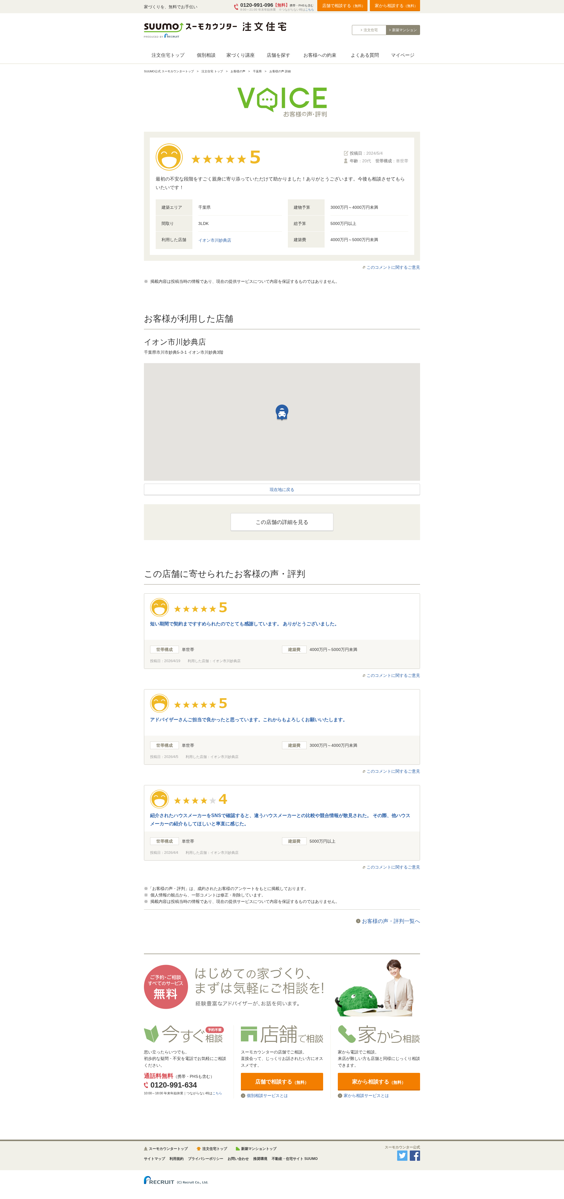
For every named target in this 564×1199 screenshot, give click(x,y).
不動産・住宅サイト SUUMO (295, 1159)
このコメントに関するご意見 (393, 267)
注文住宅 (371, 30)
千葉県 (257, 71)
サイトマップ (154, 1159)
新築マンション (404, 30)
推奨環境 (260, 1159)
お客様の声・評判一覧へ (391, 921)
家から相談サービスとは (366, 1095)
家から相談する (396, 5)
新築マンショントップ (258, 1148)
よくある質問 (365, 55)
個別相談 (206, 55)
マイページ (402, 55)
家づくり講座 (240, 55)
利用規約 (176, 1159)
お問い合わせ (238, 1159)
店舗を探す (278, 55)
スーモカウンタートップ (168, 1148)
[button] (282, 416)
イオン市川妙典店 (214, 240)
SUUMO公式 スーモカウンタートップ (169, 71)
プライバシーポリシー (205, 1159)
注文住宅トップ (168, 55)
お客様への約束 (319, 55)
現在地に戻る (282, 489)
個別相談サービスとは (267, 1095)
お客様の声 (238, 71)
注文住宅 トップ (212, 71)
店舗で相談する (343, 5)
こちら (309, 9)
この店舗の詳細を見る (282, 522)
